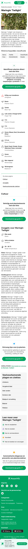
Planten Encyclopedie (6, 7)
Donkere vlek (6, 395)
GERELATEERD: (13, 367)
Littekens (5, 382)
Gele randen (6, 390)
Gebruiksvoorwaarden (16, 510)
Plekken (5, 408)
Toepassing (19, 503)
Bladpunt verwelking (9, 399)
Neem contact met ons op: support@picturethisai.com (9, 523)
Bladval (4, 403)
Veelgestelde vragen (7, 519)
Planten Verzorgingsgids (8, 503)
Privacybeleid (5, 510)
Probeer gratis (19, 2)
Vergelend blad (7, 386)
